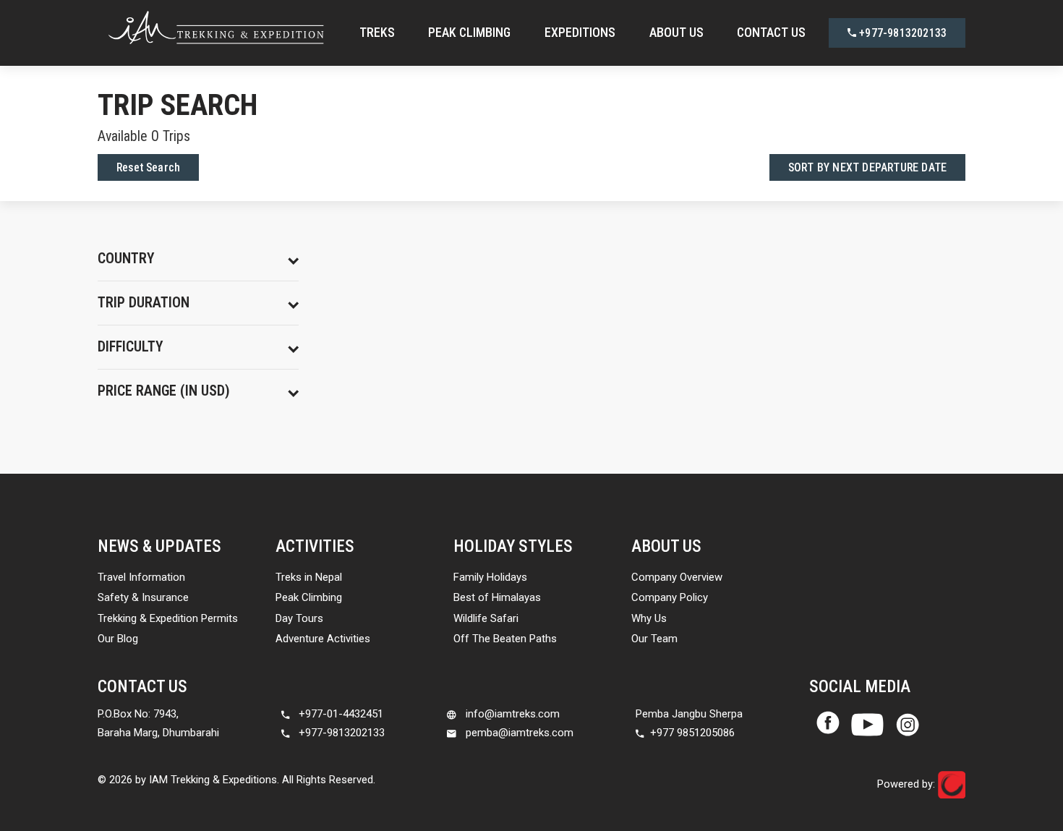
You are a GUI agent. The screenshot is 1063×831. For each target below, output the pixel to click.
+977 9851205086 (692, 732)
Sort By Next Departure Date (867, 167)
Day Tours (299, 618)
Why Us (649, 618)
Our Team (654, 638)
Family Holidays (490, 577)
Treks (377, 32)
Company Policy (669, 597)
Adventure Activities (323, 638)
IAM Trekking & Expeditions (213, 779)
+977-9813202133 (901, 33)
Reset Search (148, 167)
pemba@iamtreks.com (518, 732)
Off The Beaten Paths (505, 638)
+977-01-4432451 (339, 713)
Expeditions (580, 32)
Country (126, 258)
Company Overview (676, 577)
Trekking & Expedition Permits (168, 618)
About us (676, 32)
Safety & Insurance (143, 597)
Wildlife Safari (485, 618)
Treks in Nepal (309, 577)
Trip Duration (143, 302)
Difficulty (130, 346)
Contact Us (771, 32)
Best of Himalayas (497, 597)
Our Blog (118, 638)
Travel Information (141, 577)
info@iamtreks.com (511, 713)
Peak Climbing (469, 32)
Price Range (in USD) (164, 391)
